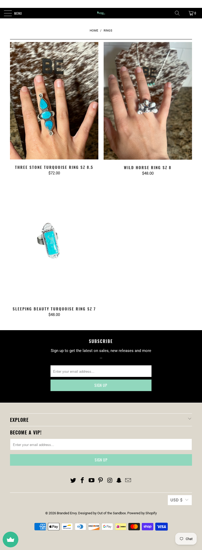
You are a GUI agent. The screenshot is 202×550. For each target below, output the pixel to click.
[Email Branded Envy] (128, 480)
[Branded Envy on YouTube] (91, 480)
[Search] (177, 13)
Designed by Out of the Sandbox (102, 513)
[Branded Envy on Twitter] (73, 480)
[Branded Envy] (101, 13)
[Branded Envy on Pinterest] (101, 480)
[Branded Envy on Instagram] (110, 480)
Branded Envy (67, 513)
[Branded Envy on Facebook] (83, 480)
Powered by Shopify (142, 513)
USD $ (176, 500)
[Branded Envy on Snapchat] (119, 480)
